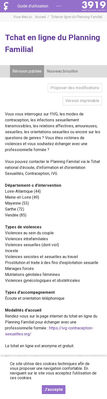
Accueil (40, 17)
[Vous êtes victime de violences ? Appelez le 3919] (94, 6)
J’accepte (53, 389)
